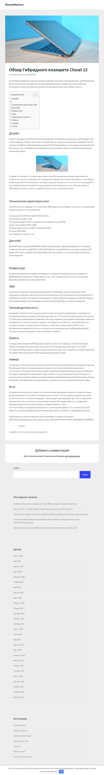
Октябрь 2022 (18, 692)
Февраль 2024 (19, 655)
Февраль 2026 (19, 577)
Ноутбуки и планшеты (22, 757)
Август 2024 (18, 629)
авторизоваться (72, 456)
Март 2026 (17, 571)
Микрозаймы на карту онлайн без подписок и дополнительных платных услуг (45, 528)
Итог (15, 126)
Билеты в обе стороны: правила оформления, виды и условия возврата (42, 509)
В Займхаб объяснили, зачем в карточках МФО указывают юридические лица (45, 504)
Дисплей (16, 108)
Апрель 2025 (18, 592)
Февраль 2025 (19, 603)
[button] (34, 95)
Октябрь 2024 (18, 624)
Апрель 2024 (18, 645)
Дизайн (15, 98)
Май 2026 (17, 561)
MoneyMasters (14, 4)
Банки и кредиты (20, 730)
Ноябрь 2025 (18, 582)
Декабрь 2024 (18, 613)
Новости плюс (19, 751)
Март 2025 (17, 598)
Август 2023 (18, 676)
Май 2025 (17, 587)
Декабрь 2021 (18, 697)
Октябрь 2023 (18, 671)
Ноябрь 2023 (18, 666)
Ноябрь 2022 (18, 687)
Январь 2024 (18, 660)
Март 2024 (17, 650)
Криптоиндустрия (21, 741)
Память (15, 120)
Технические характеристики (24, 105)
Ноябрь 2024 (18, 618)
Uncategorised (19, 725)
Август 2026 (18, 556)
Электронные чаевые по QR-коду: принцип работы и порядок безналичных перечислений (50, 514)
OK (61, 771)
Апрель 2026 (18, 566)
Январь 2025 (18, 608)
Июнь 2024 (17, 634)
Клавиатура (17, 111)
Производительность (21, 117)
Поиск (16, 468)
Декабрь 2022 (18, 681)
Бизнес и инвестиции (22, 736)
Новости (17, 746)
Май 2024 (17, 639)
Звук (14, 114)
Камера (15, 123)
